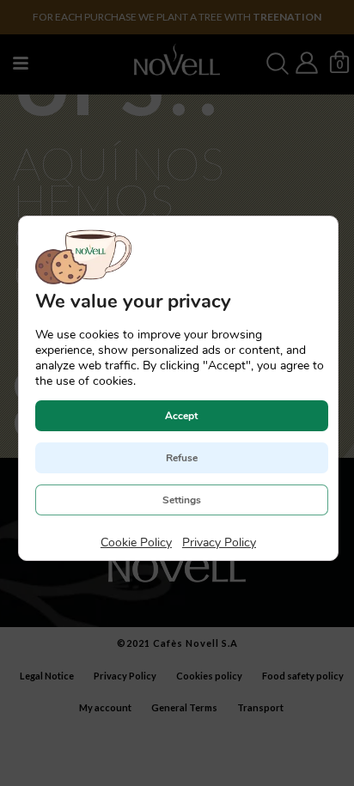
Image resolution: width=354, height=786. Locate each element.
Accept (181, 416)
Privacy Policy (218, 542)
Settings (181, 500)
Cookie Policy (135, 542)
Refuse (181, 458)
